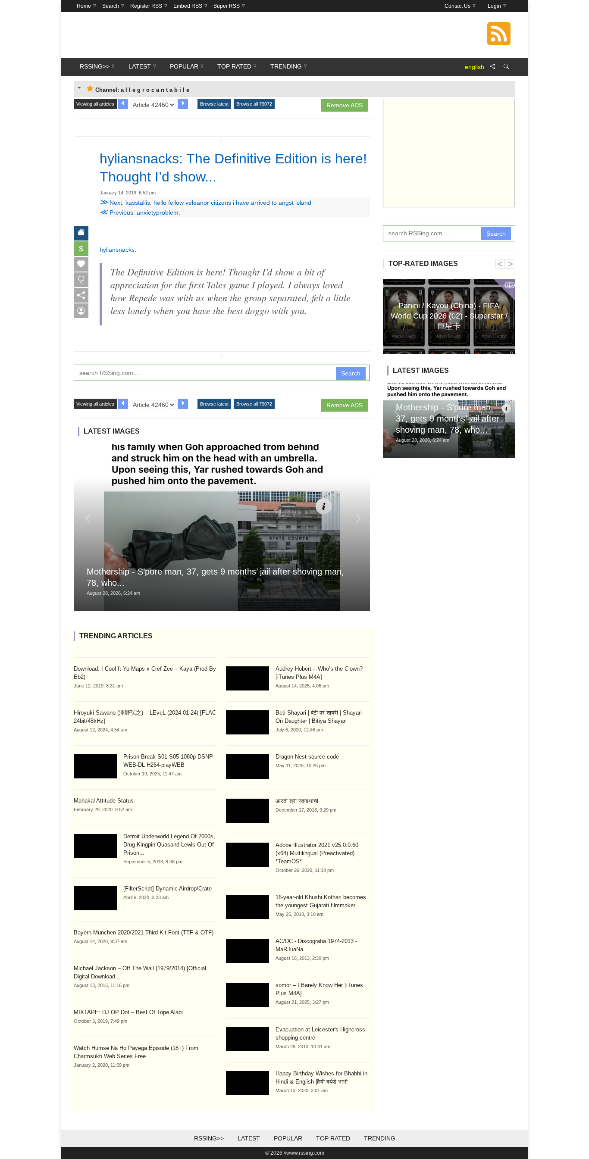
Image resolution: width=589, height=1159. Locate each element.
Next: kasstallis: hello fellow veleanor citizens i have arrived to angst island (205, 202)
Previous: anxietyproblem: (140, 212)
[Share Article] (81, 295)
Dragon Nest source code (307, 756)
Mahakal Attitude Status (104, 800)
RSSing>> (209, 1138)
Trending (379, 1138)
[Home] (81, 233)
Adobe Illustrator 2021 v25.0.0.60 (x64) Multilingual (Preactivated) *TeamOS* (317, 853)
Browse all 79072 (254, 103)
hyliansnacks (117, 249)
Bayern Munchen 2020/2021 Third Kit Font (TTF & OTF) (143, 932)
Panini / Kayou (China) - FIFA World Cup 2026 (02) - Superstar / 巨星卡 (449, 315)
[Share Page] (492, 66)
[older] (123, 104)
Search (350, 373)
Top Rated (333, 1138)
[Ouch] (81, 279)
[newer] (183, 104)
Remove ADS (344, 105)
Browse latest (214, 103)
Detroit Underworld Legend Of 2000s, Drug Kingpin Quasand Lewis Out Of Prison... (169, 844)
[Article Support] (81, 310)
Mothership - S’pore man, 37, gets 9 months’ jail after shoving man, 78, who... (447, 418)
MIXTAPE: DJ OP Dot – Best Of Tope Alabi (128, 1012)
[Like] (81, 264)
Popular (288, 1138)
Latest (249, 1138)
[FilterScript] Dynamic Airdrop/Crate (167, 888)
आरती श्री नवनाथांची (297, 801)
